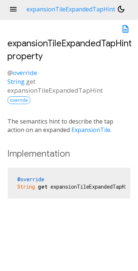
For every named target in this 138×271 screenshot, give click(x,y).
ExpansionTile (90, 130)
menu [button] (13, 9)
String (16, 81)
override (25, 72)
